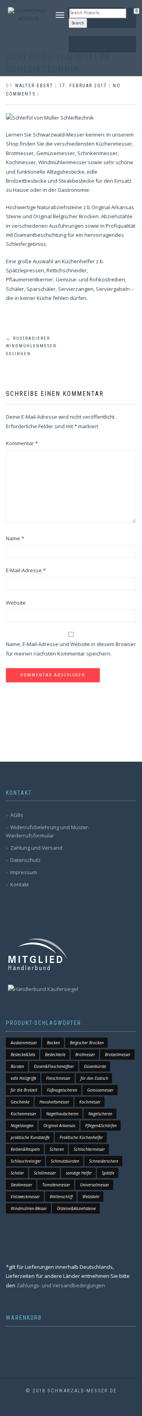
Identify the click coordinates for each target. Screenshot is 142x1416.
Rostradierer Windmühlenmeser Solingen (31, 346)
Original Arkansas (59, 1125)
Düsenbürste (95, 1066)
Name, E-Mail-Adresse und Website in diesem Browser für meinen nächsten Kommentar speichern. (71, 649)
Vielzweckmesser (25, 1196)
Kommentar (22, 443)
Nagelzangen (22, 1125)
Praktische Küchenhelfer (81, 1137)
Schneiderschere (103, 1161)
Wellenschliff (61, 1196)
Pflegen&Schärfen (101, 1125)
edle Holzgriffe (23, 1078)
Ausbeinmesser (24, 1042)
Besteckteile (55, 1054)
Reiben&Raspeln (25, 1149)
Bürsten (17, 1066)
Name (15, 538)
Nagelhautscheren (62, 1113)
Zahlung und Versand (36, 847)
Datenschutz (25, 859)
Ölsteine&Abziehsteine (76, 1208)
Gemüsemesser (100, 1090)
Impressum (23, 872)
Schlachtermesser (89, 1149)
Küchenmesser (23, 1113)
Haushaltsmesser (54, 1102)
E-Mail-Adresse (26, 570)
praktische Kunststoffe (30, 1137)
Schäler (17, 1173)
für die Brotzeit (24, 1090)
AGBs (16, 815)
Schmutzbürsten (65, 1161)
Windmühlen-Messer (29, 1208)
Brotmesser (85, 1054)
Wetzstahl (90, 1196)
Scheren (57, 1149)
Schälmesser (45, 1173)
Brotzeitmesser (118, 1054)
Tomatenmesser (56, 1184)
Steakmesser (21, 1184)
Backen (53, 1042)
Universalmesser (94, 1184)
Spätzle (108, 1173)
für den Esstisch (94, 1078)
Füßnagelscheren (62, 1090)
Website (16, 602)
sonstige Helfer (79, 1173)
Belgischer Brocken (87, 1042)
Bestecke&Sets (23, 1054)
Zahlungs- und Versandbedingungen (61, 1285)
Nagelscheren (100, 1113)
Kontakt (19, 884)
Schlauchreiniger (26, 1161)
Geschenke (20, 1102)
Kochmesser (90, 1102)
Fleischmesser (58, 1078)
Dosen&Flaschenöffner (54, 1066)
